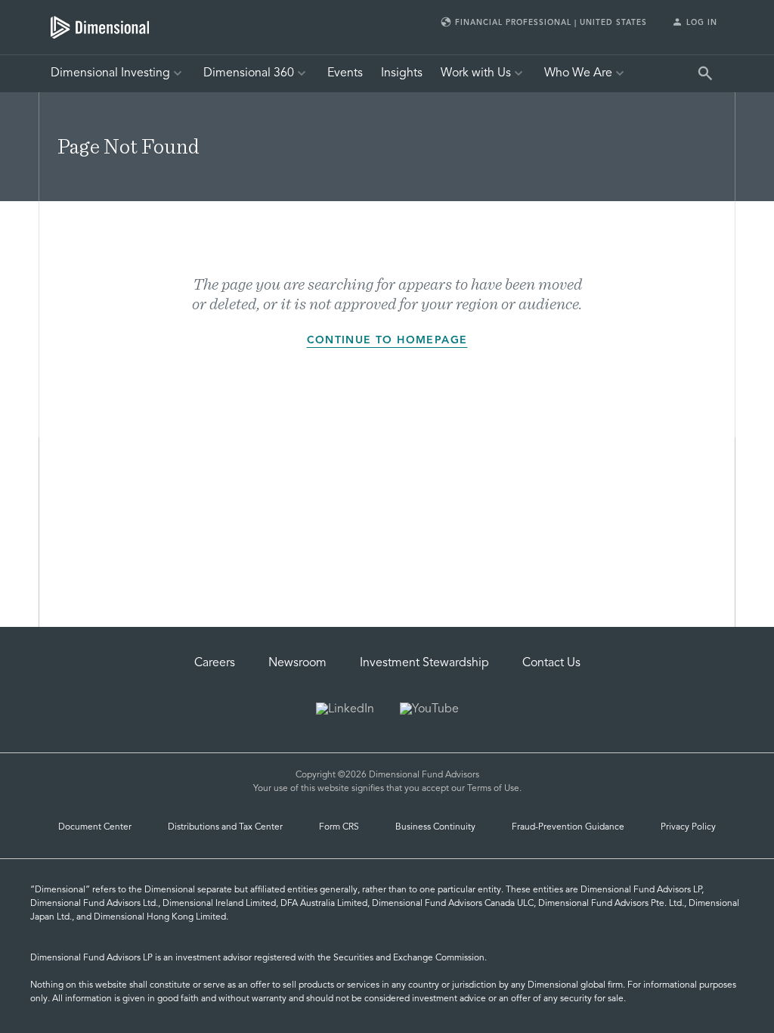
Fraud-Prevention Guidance (568, 827)
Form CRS (339, 827)
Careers (214, 663)
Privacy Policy (688, 827)
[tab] (100, 27)
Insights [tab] (402, 73)
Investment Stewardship (424, 663)
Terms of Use (493, 788)
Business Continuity (435, 827)
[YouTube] (429, 711)
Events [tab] (345, 73)
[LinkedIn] (345, 711)
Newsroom (297, 663)
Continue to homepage (387, 340)
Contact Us (551, 663)
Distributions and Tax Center (225, 827)
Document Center (95, 827)
